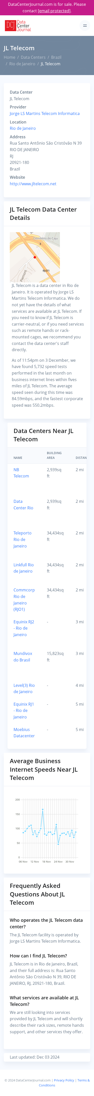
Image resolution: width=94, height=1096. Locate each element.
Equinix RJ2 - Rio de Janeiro (24, 628)
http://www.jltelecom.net (33, 184)
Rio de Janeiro (22, 64)
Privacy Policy (64, 1080)
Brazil (56, 57)
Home (9, 57)
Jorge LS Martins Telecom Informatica (45, 113)
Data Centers (33, 57)
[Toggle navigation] (84, 25)
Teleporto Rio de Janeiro (23, 539)
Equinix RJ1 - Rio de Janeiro (24, 710)
